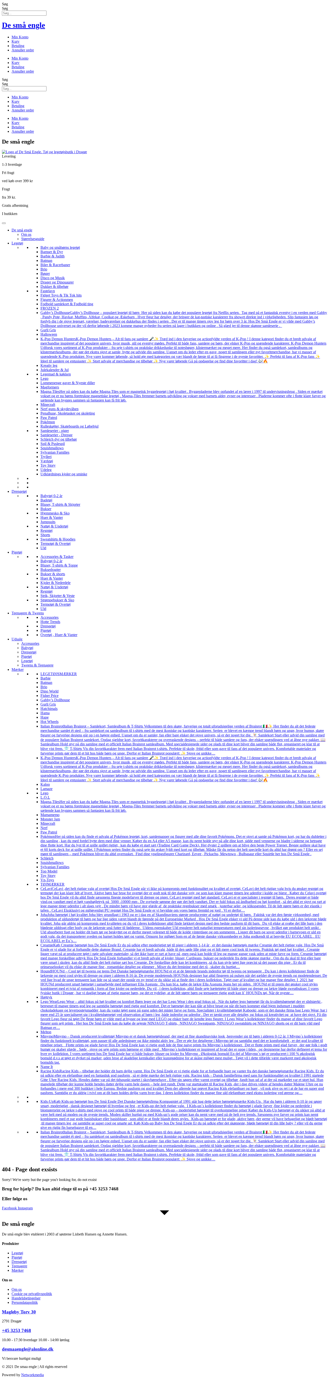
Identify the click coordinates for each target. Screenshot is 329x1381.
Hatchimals (49, 709)
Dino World (49, 691)
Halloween (48, 334)
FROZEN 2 (49, 308)
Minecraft (47, 405)
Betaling (18, 46)
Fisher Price (49, 696)
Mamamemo (49, 815)
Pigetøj (17, 552)
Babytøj (27, 648)
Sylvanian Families (54, 452)
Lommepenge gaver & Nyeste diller (67, 383)
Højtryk (46, 997)
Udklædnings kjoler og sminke (63, 474)
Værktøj (46, 461)
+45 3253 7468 (16, 1330)
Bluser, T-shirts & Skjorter (60, 504)
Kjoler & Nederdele (55, 583)
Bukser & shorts (52, 574)
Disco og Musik (52, 278)
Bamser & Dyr (51, 252)
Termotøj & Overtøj (55, 543)
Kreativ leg (48, 365)
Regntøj (46, 530)
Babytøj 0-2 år (51, 496)
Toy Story (48, 465)
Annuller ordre (23, 50)
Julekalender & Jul (54, 370)
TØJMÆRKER (52, 884)
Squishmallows (52, 448)
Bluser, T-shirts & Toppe (59, 565)
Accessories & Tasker (56, 557)
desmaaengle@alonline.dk (27, 1349)
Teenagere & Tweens (28, 613)
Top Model (48, 871)
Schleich (46, 858)
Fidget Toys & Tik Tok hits (61, 295)
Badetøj (46, 500)
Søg (5, 4)
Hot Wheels (49, 722)
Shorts (45, 535)
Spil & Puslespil (52, 444)
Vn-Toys (47, 880)
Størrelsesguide (32, 239)
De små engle (23, 25)
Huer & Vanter (51, 517)
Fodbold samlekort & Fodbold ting (66, 304)
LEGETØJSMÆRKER (58, 674)
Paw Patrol (48, 418)
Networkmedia (32, 1375)
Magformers (49, 387)
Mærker (18, 669)
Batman (46, 260)
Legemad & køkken (55, 374)
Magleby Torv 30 (19, 1311)
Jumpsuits (47, 522)
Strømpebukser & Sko (57, 600)
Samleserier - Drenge (56, 435)
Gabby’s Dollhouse (55, 700)
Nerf (43, 828)
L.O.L (45, 797)
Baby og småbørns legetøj (60, 247)
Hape (44, 717)
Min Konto (20, 37)
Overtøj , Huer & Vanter (58, 635)
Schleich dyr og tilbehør (58, 439)
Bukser (45, 509)
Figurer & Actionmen (56, 300)
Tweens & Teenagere (37, 665)
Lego (44, 378)
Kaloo (45, 784)
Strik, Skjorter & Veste (57, 596)
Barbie (45, 678)
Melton (45, 1032)
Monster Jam (50, 819)
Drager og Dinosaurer (57, 282)
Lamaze (46, 789)
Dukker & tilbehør (54, 287)
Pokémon (47, 422)
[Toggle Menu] (4, 223)
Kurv (16, 41)
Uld (43, 548)
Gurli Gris (48, 330)
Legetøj (17, 243)
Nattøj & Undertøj (54, 526)
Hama (45, 713)
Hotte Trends (50, 622)
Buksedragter (50, 570)
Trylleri (46, 457)
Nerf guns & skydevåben (59, 409)
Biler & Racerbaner (55, 265)
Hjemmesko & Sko (55, 513)
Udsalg (17, 639)
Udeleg (46, 470)
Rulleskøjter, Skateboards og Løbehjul (69, 426)
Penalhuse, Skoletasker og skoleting (67, 413)
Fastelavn (47, 291)
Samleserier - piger (54, 431)
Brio (43, 269)
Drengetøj (19, 491)
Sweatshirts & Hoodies (57, 539)
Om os (26, 234)
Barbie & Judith (52, 256)
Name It (46, 1067)
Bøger (45, 273)
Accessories (49, 617)
